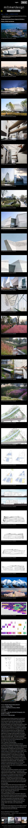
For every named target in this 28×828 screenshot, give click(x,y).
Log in (16, 2)
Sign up (24, 2)
